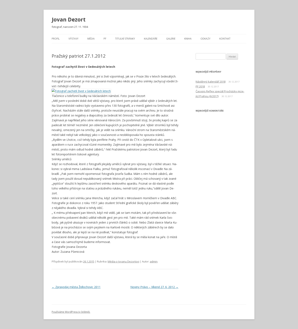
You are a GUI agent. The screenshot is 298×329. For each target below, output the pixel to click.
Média (91, 38)
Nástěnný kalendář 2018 (210, 81)
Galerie (170, 38)
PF (105, 38)
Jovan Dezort (69, 19)
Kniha (188, 38)
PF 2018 (200, 86)
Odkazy (205, 38)
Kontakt (224, 38)
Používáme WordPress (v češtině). (71, 312)
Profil (56, 38)
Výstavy (73, 38)
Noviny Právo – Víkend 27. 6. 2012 (154, 287)
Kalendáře (150, 38)
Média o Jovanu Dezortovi (123, 261)
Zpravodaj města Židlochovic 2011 (76, 287)
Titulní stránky (125, 38)
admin (154, 261)
